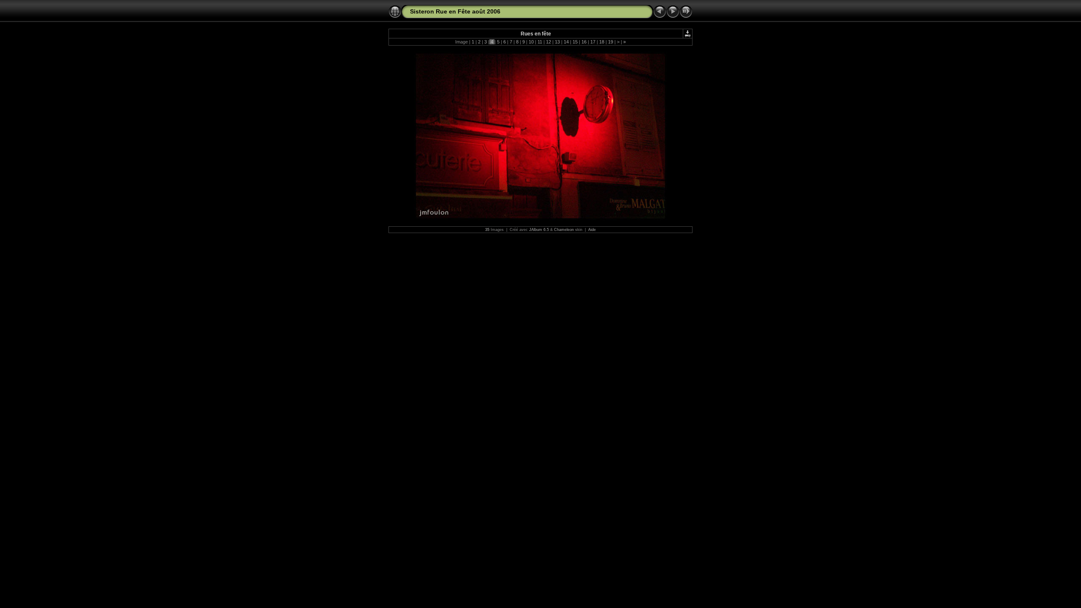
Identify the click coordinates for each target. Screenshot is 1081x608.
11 (539, 41)
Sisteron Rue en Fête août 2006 (455, 11)
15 (575, 41)
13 (557, 41)
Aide (592, 230)
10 (531, 41)
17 (593, 41)
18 (602, 41)
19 (610, 41)
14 (566, 41)
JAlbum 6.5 (539, 230)
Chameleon (564, 230)
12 (548, 41)
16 (584, 41)
